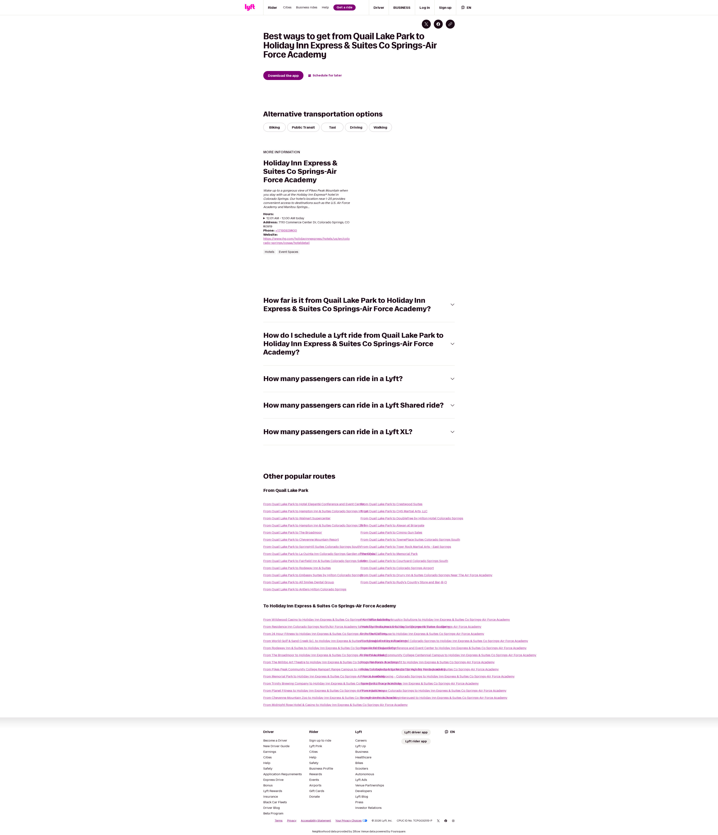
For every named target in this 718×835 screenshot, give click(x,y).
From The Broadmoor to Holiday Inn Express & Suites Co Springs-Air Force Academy (325, 655)
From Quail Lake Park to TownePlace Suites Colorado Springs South (410, 539)
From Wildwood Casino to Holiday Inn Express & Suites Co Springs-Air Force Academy (326, 619)
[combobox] (466, 7)
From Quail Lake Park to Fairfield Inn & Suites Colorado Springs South (314, 561)
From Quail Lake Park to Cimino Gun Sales (391, 532)
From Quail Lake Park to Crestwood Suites (391, 504)
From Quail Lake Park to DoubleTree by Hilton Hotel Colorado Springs (411, 518)
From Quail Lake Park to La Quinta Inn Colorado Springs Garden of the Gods (319, 554)
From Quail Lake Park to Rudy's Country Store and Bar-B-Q (403, 582)
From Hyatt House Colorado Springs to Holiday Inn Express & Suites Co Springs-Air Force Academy (433, 690)
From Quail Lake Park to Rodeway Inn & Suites (297, 568)
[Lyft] (250, 7)
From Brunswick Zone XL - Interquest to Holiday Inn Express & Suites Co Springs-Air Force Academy (433, 698)
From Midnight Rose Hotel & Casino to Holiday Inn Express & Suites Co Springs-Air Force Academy (335, 705)
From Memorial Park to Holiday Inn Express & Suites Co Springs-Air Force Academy (324, 676)
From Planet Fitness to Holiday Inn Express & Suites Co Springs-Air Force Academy (324, 690)
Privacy (291, 820)
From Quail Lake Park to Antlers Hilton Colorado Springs (304, 589)
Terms (279, 820)
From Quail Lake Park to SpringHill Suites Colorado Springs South (311, 547)
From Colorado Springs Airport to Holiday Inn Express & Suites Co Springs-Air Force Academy (429, 669)
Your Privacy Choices (348, 820)
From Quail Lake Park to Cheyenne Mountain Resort (301, 539)
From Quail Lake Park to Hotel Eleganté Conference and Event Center (313, 504)
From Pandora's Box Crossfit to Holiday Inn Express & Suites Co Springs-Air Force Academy (427, 662)
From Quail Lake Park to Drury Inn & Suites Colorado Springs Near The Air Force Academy (426, 575)
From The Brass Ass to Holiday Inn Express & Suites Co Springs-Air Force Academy (420, 627)
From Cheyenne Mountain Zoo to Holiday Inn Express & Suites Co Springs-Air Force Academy (331, 698)
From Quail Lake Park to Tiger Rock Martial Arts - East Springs (405, 547)
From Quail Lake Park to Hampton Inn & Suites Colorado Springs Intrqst (315, 511)
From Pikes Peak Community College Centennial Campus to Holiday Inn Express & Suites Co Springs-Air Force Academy (448, 655)
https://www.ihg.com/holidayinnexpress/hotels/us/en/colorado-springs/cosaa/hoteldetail (306, 241)
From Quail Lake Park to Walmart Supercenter (297, 518)
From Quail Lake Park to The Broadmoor (292, 532)
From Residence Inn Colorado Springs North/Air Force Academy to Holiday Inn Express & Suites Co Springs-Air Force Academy (356, 627)
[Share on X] (426, 24)
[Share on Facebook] (438, 24)
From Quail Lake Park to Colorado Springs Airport (397, 568)
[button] (359, 304)
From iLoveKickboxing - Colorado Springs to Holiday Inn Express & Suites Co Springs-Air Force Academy (437, 676)
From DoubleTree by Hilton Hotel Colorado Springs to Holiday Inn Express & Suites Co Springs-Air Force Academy (444, 641)
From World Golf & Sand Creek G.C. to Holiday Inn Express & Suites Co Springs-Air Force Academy (335, 641)
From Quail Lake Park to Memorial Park (389, 554)
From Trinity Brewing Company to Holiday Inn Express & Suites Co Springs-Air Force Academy (332, 683)
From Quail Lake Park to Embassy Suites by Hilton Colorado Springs (313, 575)
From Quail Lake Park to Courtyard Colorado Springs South (404, 561)
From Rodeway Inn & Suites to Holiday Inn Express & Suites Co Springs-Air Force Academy (329, 648)
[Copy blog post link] (450, 24)
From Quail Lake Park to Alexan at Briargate (392, 525)
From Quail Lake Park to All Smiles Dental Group (298, 582)
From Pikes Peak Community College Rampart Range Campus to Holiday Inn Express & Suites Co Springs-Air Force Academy (354, 669)
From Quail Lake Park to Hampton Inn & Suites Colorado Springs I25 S (314, 525)
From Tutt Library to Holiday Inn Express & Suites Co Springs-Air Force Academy (419, 683)
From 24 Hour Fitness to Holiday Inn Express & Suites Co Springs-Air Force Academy (325, 634)
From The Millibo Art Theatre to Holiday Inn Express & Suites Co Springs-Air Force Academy (330, 662)
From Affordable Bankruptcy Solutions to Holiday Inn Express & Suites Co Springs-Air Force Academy (435, 619)
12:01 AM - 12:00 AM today (285, 218)
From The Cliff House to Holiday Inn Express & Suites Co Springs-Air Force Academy (422, 634)
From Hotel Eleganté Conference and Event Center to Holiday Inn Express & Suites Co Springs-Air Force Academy (443, 648)
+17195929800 (286, 230)
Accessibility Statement (316, 820)
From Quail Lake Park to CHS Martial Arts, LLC (393, 511)
